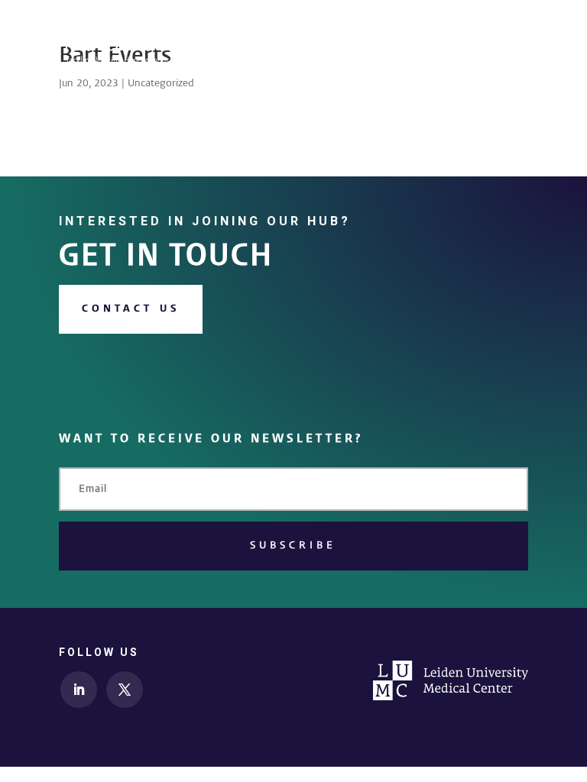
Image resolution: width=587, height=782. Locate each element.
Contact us (131, 308)
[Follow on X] (124, 689)
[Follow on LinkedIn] (78, 689)
